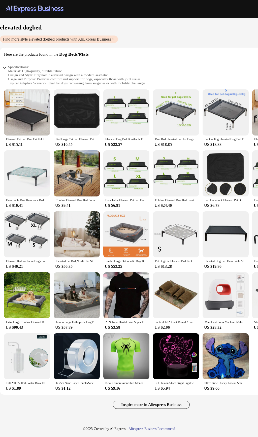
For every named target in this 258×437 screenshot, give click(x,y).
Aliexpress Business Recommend (151, 429)
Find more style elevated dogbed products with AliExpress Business (57, 39)
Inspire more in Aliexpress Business (151, 404)
